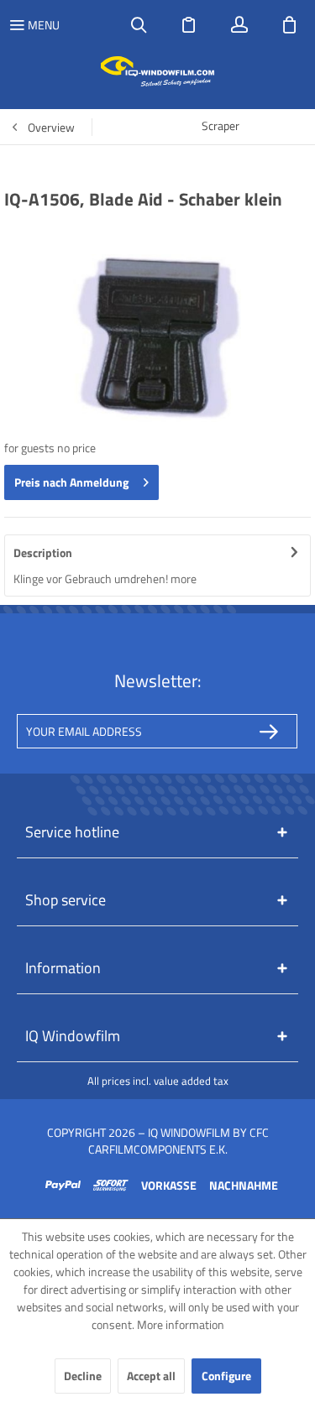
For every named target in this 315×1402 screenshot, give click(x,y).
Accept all (151, 1375)
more (184, 578)
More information (180, 1324)
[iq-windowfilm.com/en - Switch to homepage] (157, 71)
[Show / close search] (138, 25)
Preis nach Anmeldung (71, 482)
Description (42, 552)
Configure (226, 1375)
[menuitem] (34, 25)
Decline (83, 1375)
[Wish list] (189, 25)
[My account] (239, 25)
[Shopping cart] (290, 25)
